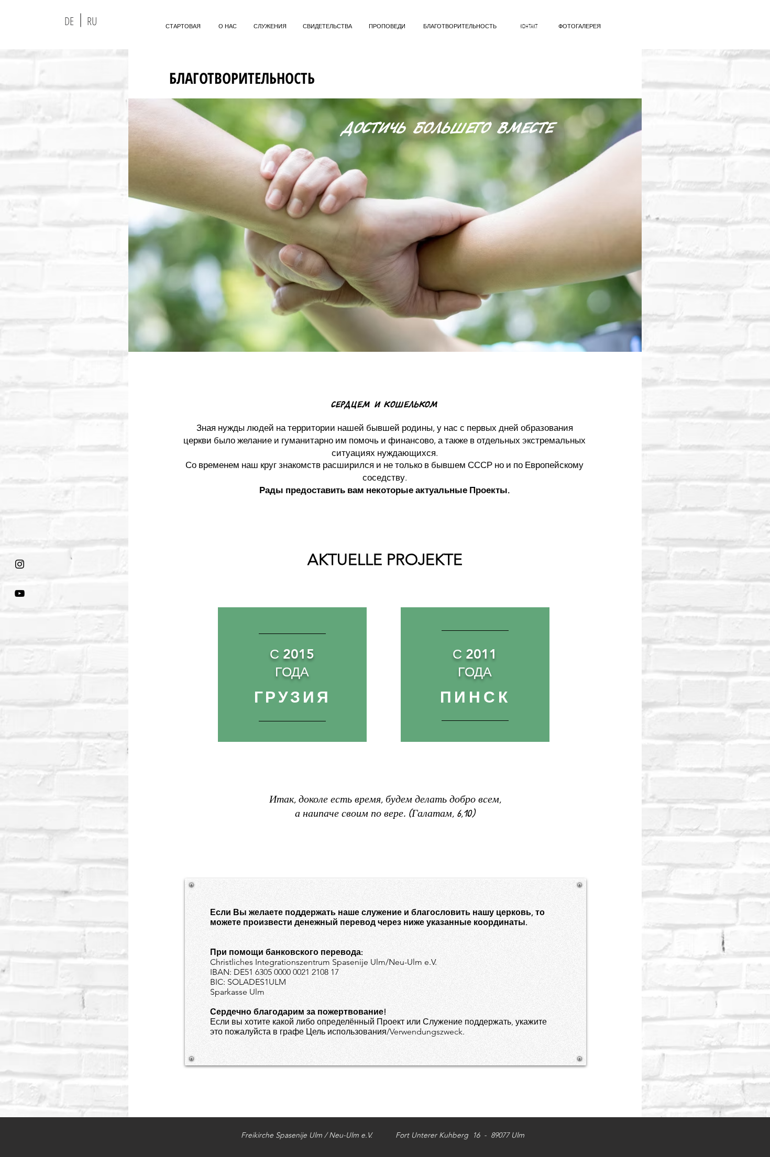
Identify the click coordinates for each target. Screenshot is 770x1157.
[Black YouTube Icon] (20, 593)
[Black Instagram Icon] (20, 564)
